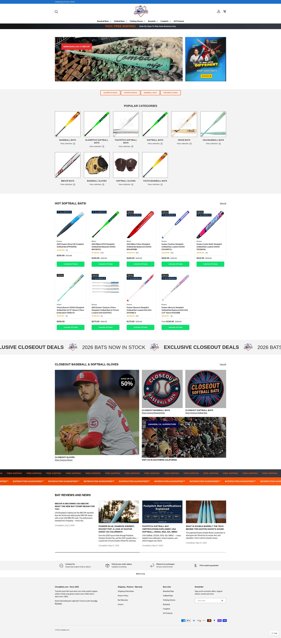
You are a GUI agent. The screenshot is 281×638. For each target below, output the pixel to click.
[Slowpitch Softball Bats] (96, 124)
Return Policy (123, 596)
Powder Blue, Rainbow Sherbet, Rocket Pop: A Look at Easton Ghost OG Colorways (116, 529)
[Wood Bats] (184, 124)
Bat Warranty (123, 600)
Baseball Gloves (97, 181)
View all (223, 203)
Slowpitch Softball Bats (96, 141)
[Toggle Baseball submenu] (157, 21)
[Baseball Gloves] (96, 165)
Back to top (140, 574)
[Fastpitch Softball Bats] (126, 124)
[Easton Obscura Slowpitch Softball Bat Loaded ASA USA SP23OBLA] (140, 288)
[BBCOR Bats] (67, 165)
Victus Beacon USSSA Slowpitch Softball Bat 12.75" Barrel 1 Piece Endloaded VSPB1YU (70, 310)
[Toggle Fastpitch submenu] (170, 21)
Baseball (151, 21)
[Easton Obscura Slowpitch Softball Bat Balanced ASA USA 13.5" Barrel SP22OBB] (175, 288)
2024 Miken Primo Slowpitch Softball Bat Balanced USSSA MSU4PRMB (139, 246)
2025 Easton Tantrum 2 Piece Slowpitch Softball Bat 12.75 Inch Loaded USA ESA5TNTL (105, 310)
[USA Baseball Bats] (213, 124)
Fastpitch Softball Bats (126, 141)
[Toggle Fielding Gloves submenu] (144, 21)
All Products (179, 21)
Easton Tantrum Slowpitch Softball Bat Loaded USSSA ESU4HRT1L (173, 246)
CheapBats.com (64, 630)
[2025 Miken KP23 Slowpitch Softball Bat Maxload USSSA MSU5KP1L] (105, 224)
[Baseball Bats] (67, 124)
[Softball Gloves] (126, 165)
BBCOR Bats (67, 181)
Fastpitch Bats (130, 93)
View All (223, 364)
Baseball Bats (103, 21)
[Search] (56, 11)
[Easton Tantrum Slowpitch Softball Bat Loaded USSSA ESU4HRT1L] (175, 224)
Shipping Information (126, 591)
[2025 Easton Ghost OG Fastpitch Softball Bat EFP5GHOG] (70, 224)
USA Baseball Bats (213, 140)
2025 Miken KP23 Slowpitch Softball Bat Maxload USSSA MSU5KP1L (103, 246)
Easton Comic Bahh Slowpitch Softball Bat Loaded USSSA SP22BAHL (209, 246)
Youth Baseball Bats (155, 181)
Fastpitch (164, 21)
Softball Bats (119, 21)
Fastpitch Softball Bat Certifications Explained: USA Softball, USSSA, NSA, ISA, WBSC (159, 529)
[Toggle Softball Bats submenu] (126, 21)
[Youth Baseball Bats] (155, 165)
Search (120, 604)
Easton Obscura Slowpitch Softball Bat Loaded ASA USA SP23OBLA (139, 310)
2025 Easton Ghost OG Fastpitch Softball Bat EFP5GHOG (70, 245)
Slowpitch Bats (110, 93)
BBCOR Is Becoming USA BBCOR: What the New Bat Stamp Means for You (75, 506)
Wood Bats (184, 140)
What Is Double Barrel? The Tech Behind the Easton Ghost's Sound (205, 527)
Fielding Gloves (136, 21)
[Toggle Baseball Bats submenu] (110, 21)
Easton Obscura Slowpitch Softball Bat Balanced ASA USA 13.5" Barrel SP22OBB (175, 310)
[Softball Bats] (155, 124)
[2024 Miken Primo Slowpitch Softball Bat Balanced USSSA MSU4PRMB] (140, 224)
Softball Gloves (126, 181)
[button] (224, 11)
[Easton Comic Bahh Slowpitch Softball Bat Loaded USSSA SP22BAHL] (210, 224)
